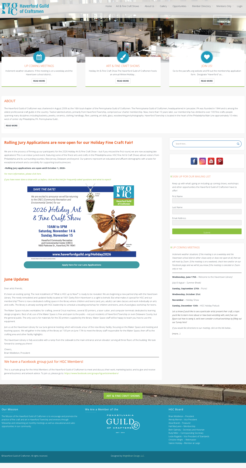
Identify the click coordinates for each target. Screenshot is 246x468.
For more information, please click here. (22, 173)
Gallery (163, 6)
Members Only (223, 6)
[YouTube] (211, 161)
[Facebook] (194, 161)
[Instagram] (202, 161)
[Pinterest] (219, 161)
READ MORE (39, 80)
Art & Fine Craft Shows (127, 6)
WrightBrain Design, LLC (133, 455)
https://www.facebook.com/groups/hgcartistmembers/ (91, 373)
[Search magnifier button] (238, 144)
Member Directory (201, 6)
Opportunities (179, 6)
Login (239, 6)
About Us (149, 6)
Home (108, 6)
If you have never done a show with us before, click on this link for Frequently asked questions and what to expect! (57, 179)
